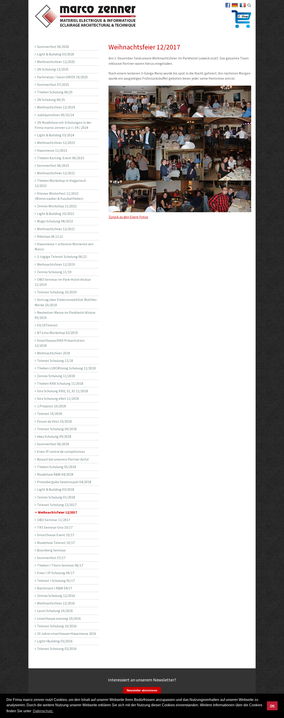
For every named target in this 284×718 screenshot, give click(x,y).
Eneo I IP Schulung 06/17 (55, 573)
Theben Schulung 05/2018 (56, 467)
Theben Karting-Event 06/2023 (60, 158)
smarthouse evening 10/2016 (59, 618)
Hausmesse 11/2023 (52, 150)
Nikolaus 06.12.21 (50, 236)
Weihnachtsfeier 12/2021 (56, 229)
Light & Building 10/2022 (55, 213)
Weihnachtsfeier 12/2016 (56, 603)
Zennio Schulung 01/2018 (56, 497)
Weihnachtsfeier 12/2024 (56, 107)
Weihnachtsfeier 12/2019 (56, 264)
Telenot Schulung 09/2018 (57, 429)
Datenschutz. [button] (43, 711)
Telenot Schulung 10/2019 (57, 292)
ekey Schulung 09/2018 (54, 436)
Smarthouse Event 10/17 (55, 535)
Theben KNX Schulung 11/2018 (60, 383)
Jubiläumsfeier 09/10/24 (55, 115)
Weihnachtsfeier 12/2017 (57, 512)
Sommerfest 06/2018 (53, 444)
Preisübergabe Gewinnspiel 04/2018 (64, 482)
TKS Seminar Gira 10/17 (55, 527)
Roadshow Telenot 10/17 (56, 542)
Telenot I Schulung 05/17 (56, 580)
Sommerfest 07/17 (51, 557)
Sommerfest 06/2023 (53, 165)
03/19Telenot (47, 325)
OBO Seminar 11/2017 (53, 520)
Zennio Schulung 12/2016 (56, 595)
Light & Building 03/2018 (55, 489)
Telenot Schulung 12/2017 (57, 504)
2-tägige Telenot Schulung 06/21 (62, 256)
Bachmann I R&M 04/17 (54, 588)
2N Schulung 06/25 (51, 99)
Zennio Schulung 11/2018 (56, 376)
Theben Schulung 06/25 (55, 92)
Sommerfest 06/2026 (53, 46)
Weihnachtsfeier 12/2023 (56, 142)
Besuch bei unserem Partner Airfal (63, 459)
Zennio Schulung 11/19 (54, 272)
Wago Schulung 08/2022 (55, 221)
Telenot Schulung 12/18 (55, 360)
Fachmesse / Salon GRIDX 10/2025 (62, 77)
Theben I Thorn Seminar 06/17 (60, 565)
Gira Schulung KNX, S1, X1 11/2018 (62, 391)
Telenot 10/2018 (49, 413)
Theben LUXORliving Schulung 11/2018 (66, 368)
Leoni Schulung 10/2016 (55, 610)
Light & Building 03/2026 (55, 54)
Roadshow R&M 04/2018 (55, 474)
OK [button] (272, 706)
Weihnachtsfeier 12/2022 (56, 173)
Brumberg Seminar (51, 550)
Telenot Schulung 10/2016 (57, 626)
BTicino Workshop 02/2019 (57, 332)
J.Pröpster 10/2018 (51, 406)
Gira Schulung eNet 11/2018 (58, 398)
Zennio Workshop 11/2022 (57, 206)
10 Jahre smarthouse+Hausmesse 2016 (66, 633)
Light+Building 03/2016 (55, 641)
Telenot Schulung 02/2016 (57, 648)
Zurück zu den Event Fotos (128, 217)
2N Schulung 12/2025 (53, 69)
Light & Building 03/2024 (55, 135)
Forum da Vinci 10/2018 (54, 421)
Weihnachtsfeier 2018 (53, 353)
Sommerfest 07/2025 (53, 84)
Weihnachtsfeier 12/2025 (56, 61)
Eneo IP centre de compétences (61, 451)
